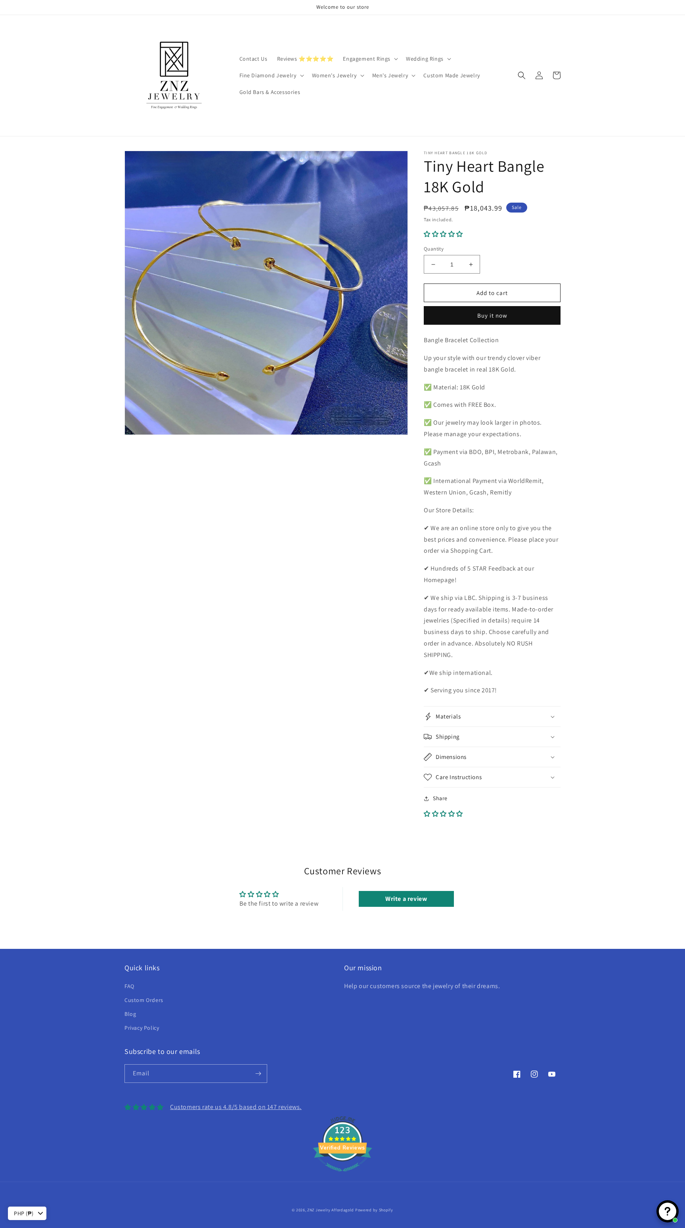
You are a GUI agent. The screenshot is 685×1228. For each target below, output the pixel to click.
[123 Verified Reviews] (342, 1175)
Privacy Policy (141, 1027)
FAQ (129, 986)
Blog (130, 1013)
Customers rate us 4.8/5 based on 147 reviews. (236, 1107)
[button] (369, 58)
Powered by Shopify (374, 1210)
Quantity (434, 248)
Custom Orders (143, 1000)
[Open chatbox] (667, 1211)
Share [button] (440, 798)
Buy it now (492, 315)
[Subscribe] (258, 1073)
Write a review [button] (406, 899)
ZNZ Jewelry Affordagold (330, 1210)
